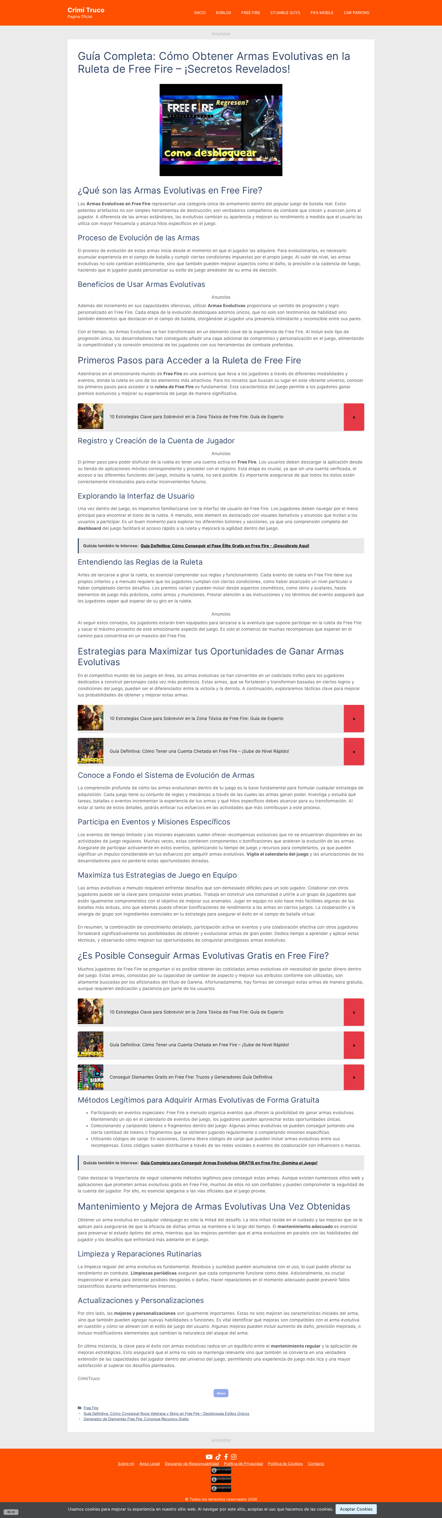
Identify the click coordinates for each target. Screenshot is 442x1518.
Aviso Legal (149, 1463)
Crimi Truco (86, 10)
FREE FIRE (250, 12)
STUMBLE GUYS (285, 12)
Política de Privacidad (243, 1463)
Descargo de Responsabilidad (192, 1463)
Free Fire (91, 1408)
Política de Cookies (285, 1463)
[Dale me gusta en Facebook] (227, 1457)
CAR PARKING (356, 12)
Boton (221, 1393)
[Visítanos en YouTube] (211, 1457)
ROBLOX (223, 12)
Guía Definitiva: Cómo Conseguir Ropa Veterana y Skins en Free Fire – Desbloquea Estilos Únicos (166, 1413)
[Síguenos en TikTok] (220, 1457)
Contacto (316, 1463)
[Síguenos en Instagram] (233, 1457)
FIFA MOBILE (322, 12)
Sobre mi (126, 1463)
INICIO (200, 12)
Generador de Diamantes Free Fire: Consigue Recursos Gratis (136, 1419)
